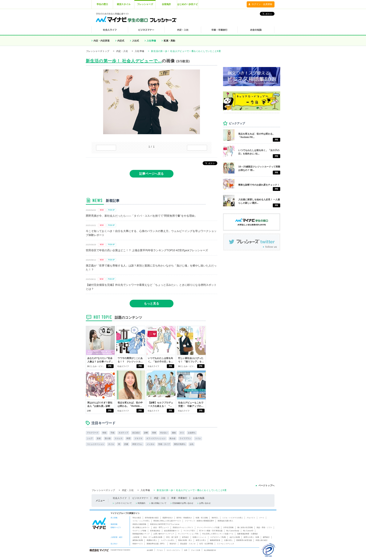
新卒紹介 (185, 537)
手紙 (112, 433)
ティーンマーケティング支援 (208, 527)
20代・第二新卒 (172, 537)
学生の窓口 (102, 4)
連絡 (174, 433)
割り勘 (108, 438)
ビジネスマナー (140, 498)
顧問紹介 (266, 537)
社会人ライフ (123, 366)
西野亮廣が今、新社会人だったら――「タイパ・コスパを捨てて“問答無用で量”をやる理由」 (141, 215)
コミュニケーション (95, 444)
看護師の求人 (152, 540)
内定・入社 (122, 51)
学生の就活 (136, 518)
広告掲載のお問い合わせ (182, 503)
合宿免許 (166, 4)
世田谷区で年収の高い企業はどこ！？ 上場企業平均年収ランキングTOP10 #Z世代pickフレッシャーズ (147, 250)
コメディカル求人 (167, 540)
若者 (99, 438)
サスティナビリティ (173, 550)
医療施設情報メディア (141, 534)
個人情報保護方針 (210, 550)
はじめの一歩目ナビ (187, 4)
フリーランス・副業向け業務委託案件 (199, 521)
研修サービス (137, 544)
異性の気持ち (179, 444)
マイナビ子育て (189, 531)
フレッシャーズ (145, 4)
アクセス (160, 550)
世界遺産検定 (155, 531)
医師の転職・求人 (185, 540)
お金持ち (192, 433)
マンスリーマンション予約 (188, 534)
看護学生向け (167, 518)
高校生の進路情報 (139, 524)
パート (261, 518)
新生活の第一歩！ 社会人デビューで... (124, 60)
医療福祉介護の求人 (225, 521)
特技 (104, 433)
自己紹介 (136, 433)
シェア (90, 438)
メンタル (150, 444)
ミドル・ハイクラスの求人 (232, 518)
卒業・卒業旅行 (179, 498)
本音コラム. (137, 444)
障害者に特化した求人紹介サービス (167, 521)
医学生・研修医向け (184, 518)
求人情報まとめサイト (141, 527)
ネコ (182, 433)
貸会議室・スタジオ (188, 544)
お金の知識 (198, 498)
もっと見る (151, 303)
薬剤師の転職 (137, 540)
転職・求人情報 (202, 518)
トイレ (198, 438)
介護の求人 (228, 540)
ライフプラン (185, 438)
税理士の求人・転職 (251, 537)
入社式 (135, 40)
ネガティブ (123, 433)
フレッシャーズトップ (97, 51)
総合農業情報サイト (172, 531)
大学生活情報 (228, 527)
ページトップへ (266, 485)
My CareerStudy (232, 531)
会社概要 (150, 550)
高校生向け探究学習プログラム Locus (164, 524)
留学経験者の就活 (152, 518)
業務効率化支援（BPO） (156, 544)
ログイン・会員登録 (262, 4)
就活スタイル (124, 4)
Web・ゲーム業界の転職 (152, 537)
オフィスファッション (155, 438)
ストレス (118, 438)
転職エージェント (199, 537)
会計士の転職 (235, 537)
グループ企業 (195, 550)
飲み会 (172, 438)
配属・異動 (169, 40)
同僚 (154, 433)
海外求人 (215, 518)
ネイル (111, 444)
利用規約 (141, 503)
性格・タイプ (164, 444)
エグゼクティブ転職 (218, 537)
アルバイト (251, 518)
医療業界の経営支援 (244, 540)
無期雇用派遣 (215, 540)
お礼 (191, 444)
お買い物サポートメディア (163, 534)
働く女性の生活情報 (245, 527)
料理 (128, 438)
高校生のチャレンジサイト (183, 527)
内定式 (120, 40)
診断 (89, 411)
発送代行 (172, 544)
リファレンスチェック (225, 544)
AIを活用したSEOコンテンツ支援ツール (217, 534)
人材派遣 (135, 537)
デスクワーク (92, 433)
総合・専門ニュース (161, 527)
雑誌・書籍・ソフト (264, 527)
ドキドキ (138, 438)
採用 (185, 550)
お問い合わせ (205, 503)
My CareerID (248, 531)
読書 (126, 444)
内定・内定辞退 (102, 40)
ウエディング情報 (139, 531)
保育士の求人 (201, 540)
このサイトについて (123, 503)
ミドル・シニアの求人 (141, 521)
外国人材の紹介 (262, 540)
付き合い (164, 433)
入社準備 (151, 40)
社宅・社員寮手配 (206, 544)
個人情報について (158, 503)
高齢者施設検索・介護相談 (247, 534)
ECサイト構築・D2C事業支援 (210, 531)
